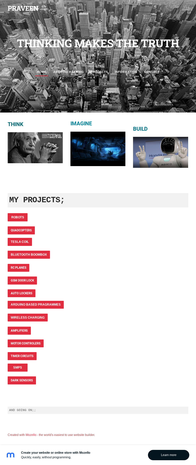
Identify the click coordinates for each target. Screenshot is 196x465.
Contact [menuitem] (151, 71)
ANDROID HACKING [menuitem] (68, 71)
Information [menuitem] (126, 71)
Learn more (168, 455)
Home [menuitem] (41, 71)
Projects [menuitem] (99, 71)
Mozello (31, 434)
